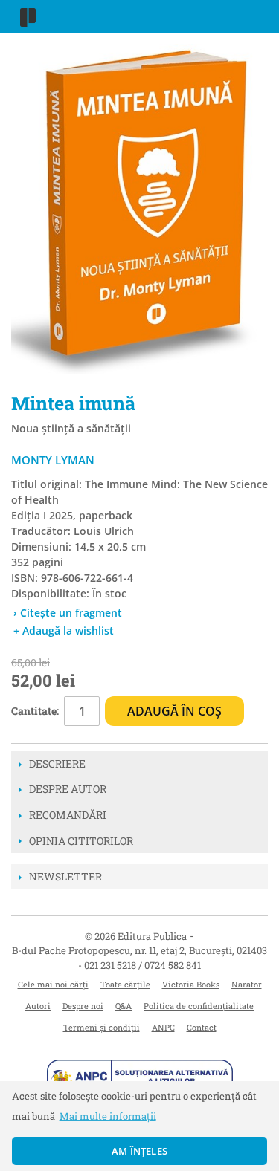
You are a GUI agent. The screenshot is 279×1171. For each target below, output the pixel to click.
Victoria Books (190, 984)
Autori (38, 1005)
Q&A (123, 1005)
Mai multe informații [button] (108, 1116)
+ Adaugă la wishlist (63, 630)
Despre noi (82, 1005)
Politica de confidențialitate (199, 1005)
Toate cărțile (125, 984)
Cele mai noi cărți (53, 984)
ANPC (163, 1027)
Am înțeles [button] (139, 1151)
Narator (246, 984)
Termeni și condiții (101, 1027)
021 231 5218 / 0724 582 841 (142, 965)
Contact (202, 1027)
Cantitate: (35, 711)
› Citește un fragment (67, 613)
